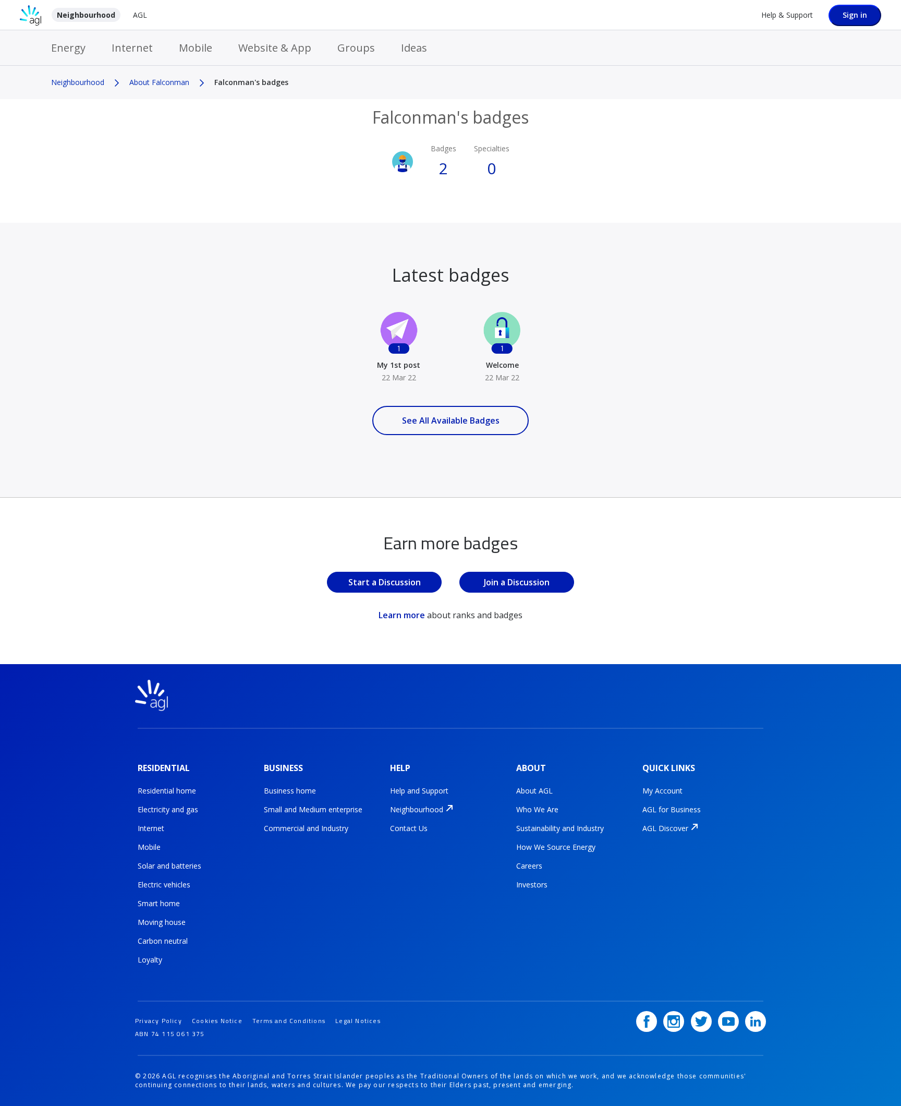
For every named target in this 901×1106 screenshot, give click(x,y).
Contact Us (409, 828)
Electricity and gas (168, 809)
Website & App (274, 48)
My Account (662, 791)
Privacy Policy (158, 1021)
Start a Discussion (384, 582)
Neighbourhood (86, 15)
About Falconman (159, 82)
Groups (356, 48)
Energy (68, 48)
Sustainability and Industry (560, 828)
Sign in (855, 15)
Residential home (167, 791)
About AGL (534, 791)
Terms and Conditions (288, 1021)
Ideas (414, 48)
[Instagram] (673, 1021)
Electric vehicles (164, 884)
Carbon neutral (163, 941)
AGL (140, 15)
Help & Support (787, 15)
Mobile (195, 48)
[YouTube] (728, 1021)
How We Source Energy (555, 847)
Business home (290, 791)
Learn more (402, 615)
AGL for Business (671, 809)
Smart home (159, 903)
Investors (531, 884)
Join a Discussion (517, 582)
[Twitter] (701, 1021)
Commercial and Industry (306, 828)
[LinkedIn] (755, 1021)
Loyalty (150, 960)
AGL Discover (665, 828)
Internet (132, 48)
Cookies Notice (217, 1021)
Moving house (162, 922)
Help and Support (419, 791)
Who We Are (537, 809)
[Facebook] (646, 1021)
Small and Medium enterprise (313, 809)
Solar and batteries (169, 866)
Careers (529, 866)
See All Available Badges (451, 420)
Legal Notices (358, 1021)
